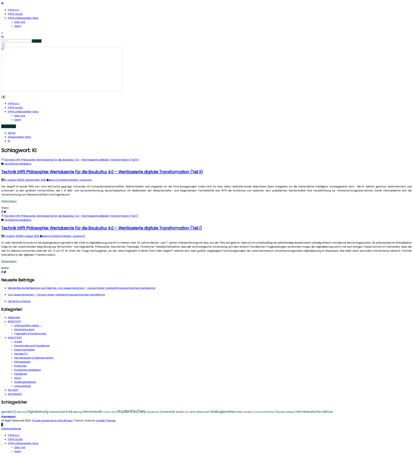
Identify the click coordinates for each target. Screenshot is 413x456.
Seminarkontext (24, 329)
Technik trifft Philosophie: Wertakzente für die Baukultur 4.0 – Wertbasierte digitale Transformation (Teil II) (102, 171)
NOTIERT (13, 390)
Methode (22, 412)
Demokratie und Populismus (32, 346)
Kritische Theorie (273, 412)
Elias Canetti (244, 412)
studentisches (131, 411)
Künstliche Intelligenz (18, 164)
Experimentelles (24, 350)
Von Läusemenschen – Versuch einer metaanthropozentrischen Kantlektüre (56, 295)
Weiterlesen (9, 201)
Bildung (77, 412)
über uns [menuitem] (19, 447)
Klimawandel (22, 362)
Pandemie (20, 374)
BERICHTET (14, 321)
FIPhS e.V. (14, 10)
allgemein (14, 317)
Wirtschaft (203, 412)
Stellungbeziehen (25, 382)
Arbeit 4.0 (182, 412)
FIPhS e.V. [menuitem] (14, 435)
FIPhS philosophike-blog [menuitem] (23, 443)
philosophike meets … (27, 325)
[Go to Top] (2, 424)
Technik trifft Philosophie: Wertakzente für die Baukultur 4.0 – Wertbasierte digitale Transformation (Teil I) (101, 228)
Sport (17, 378)
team (17, 26)
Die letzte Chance (19, 301)
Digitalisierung (37, 412)
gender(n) (8, 412)
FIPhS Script (15, 14)
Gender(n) (21, 354)
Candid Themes (106, 420)
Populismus (152, 412)
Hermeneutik (92, 412)
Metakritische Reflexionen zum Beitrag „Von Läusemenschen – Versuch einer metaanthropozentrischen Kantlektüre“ (82, 288)
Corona (257, 412)
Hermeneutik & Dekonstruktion (33, 358)
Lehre (192, 412)
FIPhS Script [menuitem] (15, 439)
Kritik (69, 412)
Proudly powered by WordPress (52, 420)
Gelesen (290, 412)
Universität (167, 412)
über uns (19, 22)
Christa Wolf (109, 412)
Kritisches (20, 366)
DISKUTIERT (15, 337)
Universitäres (22, 386)
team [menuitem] (17, 451)
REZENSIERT (15, 394)
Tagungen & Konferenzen (30, 333)
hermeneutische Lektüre (314, 412)
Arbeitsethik (57, 412)
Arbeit (18, 341)
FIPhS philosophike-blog (23, 18)
